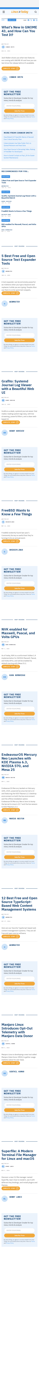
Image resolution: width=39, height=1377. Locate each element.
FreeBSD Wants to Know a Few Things (17, 211)
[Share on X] (31, 20)
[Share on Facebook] (28, 20)
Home (3, 20)
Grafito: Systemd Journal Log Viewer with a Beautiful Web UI (19, 197)
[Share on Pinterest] (34, 20)
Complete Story (9, 68)
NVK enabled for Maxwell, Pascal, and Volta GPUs (19, 225)
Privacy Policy (9, 118)
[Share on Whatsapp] (36, 20)
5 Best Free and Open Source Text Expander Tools (19, 182)
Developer (11, 20)
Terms (33, 117)
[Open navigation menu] (3, 11)
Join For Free (19, 111)
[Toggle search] (35, 12)
